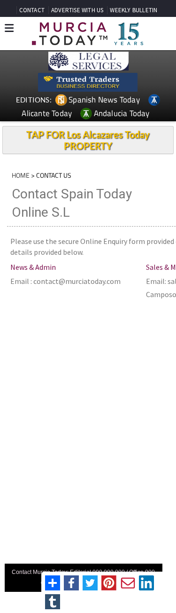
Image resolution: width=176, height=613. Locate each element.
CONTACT (32, 10)
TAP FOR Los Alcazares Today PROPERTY (88, 140)
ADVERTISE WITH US (77, 10)
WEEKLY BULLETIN (133, 10)
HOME (21, 175)
